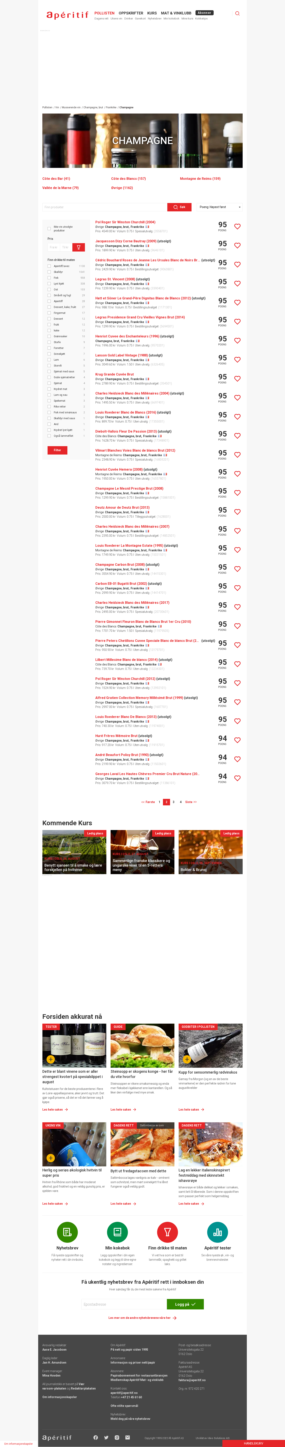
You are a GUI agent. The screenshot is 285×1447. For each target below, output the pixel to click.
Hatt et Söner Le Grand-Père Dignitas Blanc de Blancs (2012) (143, 298)
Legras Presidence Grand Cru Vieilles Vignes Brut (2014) (140, 317)
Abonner (204, 12)
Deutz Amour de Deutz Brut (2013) (122, 508)
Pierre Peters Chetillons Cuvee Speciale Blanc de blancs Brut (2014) (148, 641)
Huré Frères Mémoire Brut (116, 736)
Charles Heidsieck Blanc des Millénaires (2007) (132, 527)
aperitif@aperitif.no (124, 1393)
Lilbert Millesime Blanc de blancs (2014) (126, 660)
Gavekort (140, 18)
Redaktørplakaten (83, 1388)
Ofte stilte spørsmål (124, 1405)
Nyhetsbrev (154, 18)
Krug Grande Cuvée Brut (114, 374)
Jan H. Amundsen (54, 1362)
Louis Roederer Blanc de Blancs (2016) (125, 412)
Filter (57, 450)
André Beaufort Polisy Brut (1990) (122, 755)
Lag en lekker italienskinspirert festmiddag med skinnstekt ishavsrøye (204, 1175)
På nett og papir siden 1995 (129, 1349)
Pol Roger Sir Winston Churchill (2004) (125, 222)
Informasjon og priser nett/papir (133, 1362)
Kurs (152, 13)
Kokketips (201, 18)
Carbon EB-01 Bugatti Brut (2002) (121, 584)
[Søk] (237, 13)
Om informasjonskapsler (59, 1397)
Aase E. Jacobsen (54, 1349)
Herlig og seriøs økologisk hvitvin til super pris (72, 1173)
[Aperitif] (67, 15)
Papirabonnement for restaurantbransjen (139, 1375)
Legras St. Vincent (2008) (115, 279)
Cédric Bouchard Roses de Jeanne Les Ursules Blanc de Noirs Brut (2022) (148, 260)
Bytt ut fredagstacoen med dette (138, 1171)
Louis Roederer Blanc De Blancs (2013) (126, 717)
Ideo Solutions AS (219, 1438)
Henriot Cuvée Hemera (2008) (119, 469)
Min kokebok (171, 18)
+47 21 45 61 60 (131, 1397)
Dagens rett (101, 18)
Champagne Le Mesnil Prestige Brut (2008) (129, 488)
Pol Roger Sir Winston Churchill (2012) (125, 679)
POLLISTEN (105, 13)
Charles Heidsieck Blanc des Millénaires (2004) (132, 393)
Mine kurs (187, 18)
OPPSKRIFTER (131, 13)
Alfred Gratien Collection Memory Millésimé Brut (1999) (139, 698)
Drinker (128, 18)
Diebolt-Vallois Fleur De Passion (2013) (126, 431)
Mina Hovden (51, 1375)
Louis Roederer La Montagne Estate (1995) (129, 546)
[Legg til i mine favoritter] (237, 226)
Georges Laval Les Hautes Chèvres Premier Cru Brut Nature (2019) (148, 774)
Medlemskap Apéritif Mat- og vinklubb (137, 1380)
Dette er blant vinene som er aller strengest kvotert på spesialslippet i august (72, 1076)
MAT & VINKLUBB (176, 13)
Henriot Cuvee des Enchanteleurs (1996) (127, 336)
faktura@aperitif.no (192, 1380)
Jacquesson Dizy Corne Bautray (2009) (125, 241)
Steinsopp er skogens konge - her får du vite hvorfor (142, 1074)
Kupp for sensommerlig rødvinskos (208, 1072)
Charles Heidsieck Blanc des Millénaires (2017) (132, 603)
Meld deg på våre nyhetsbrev (130, 1418)
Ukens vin (116, 18)
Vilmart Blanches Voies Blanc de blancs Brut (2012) (135, 450)
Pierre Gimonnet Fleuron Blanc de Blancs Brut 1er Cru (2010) (143, 622)
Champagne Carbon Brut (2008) (120, 565)
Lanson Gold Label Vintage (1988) (121, 355)
